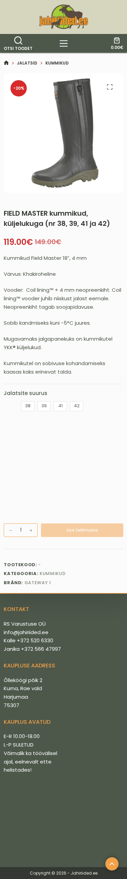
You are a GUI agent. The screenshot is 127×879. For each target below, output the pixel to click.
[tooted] (64, 43)
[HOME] (6, 63)
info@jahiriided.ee (26, 632)
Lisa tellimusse (82, 530)
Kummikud (52, 573)
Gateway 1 (37, 582)
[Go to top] (112, 864)
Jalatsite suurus (25, 393)
